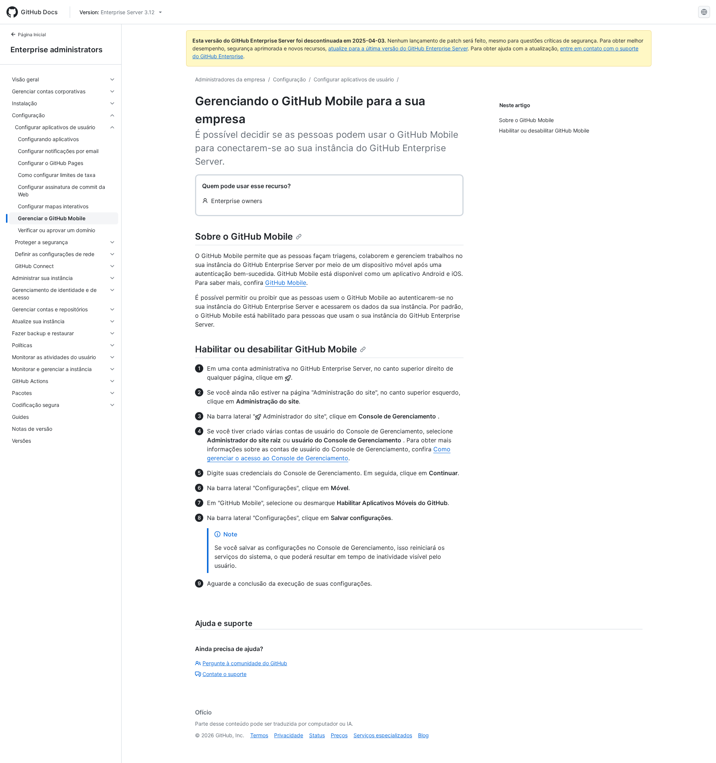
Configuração (289, 79)
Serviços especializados (383, 735)
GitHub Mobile (285, 282)
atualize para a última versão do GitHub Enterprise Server (398, 48)
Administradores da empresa (230, 79)
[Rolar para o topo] (699, 746)
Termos (259, 735)
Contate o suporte (224, 674)
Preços (339, 735)
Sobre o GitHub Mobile (244, 236)
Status (317, 735)
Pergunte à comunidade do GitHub (244, 663)
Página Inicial (32, 34)
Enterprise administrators (56, 49)
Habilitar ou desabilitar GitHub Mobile (276, 349)
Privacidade (288, 735)
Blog (423, 735)
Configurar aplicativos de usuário (354, 79)
